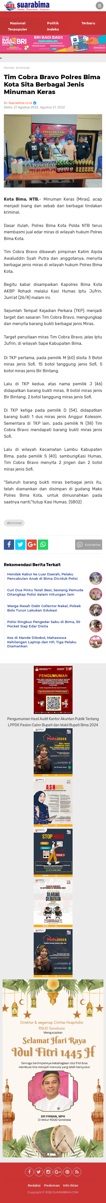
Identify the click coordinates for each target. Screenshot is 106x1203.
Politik (53, 23)
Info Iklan (70, 1185)
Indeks (53, 29)
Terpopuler (17, 29)
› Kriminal (21, 68)
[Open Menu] (99, 5)
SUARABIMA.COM (65, 1192)
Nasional (17, 23)
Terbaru (88, 23)
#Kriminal (14, 523)
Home (9, 68)
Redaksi (34, 1185)
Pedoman (52, 1185)
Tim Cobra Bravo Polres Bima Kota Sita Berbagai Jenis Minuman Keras (52, 84)
